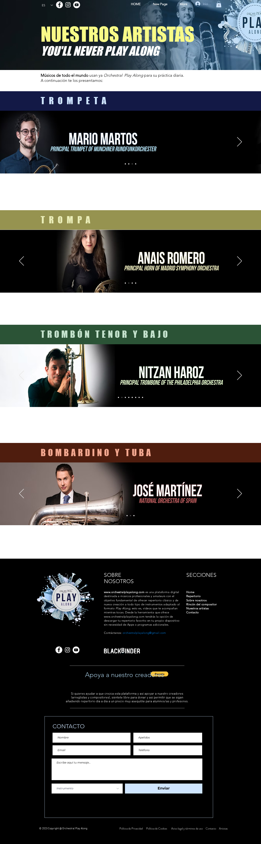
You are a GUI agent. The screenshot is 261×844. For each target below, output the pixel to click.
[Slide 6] (142, 397)
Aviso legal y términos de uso (187, 828)
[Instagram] (68, 4)
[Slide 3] (132, 163)
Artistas (223, 828)
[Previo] (21, 142)
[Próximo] (239, 142)
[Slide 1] (125, 163)
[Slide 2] (128, 163)
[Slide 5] (139, 397)
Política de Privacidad (131, 828)
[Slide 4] (135, 163)
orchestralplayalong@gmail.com (144, 633)
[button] (218, 4)
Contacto (211, 828)
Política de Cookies (156, 828)
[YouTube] (76, 4)
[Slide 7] (128, 397)
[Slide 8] (132, 397)
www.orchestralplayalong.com (124, 592)
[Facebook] (59, 4)
